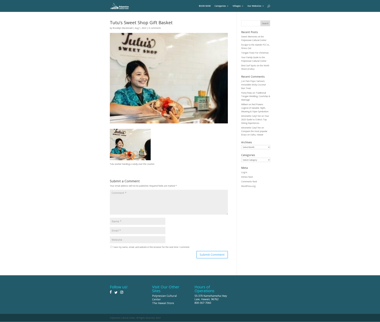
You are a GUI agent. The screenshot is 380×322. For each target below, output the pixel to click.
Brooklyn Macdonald (123, 28)
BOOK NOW (205, 6)
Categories (220, 6)
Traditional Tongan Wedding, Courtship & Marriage (255, 96)
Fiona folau (246, 92)
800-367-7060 (202, 302)
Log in (244, 172)
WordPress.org (248, 186)
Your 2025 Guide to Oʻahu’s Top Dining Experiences (255, 119)
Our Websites (254, 6)
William (244, 104)
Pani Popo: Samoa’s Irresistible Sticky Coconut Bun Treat (253, 85)
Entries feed (247, 176)
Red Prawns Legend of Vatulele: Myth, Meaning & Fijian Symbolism (255, 108)
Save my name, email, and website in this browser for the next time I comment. (151, 247)
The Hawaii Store (163, 303)
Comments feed (249, 181)
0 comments (155, 28)
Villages (237, 6)
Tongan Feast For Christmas (255, 52)
